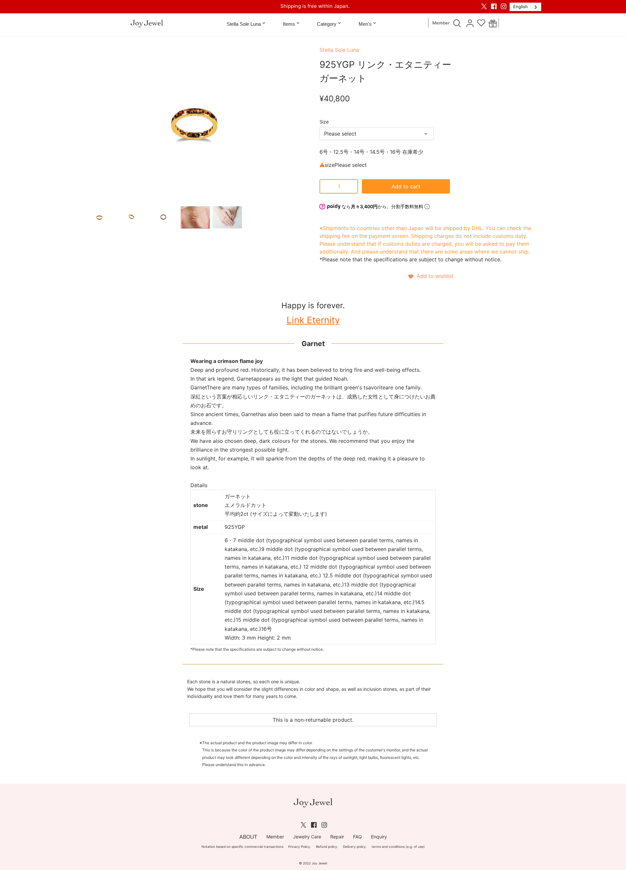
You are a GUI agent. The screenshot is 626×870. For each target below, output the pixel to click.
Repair (337, 836)
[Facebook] (494, 6)
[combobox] (525, 7)
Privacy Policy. (299, 846)
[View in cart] (493, 23)
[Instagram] (503, 6)
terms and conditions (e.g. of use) (398, 846)
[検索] (457, 23)
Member (441, 23)
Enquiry (379, 836)
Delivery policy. (355, 846)
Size (324, 121)
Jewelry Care (307, 836)
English (520, 6)
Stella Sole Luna (339, 50)
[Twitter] (484, 6)
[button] (430, 276)
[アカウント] (470, 23)
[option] (99, 217)
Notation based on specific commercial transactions (242, 846)
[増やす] (351, 186)
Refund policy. (327, 846)
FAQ (357, 836)
